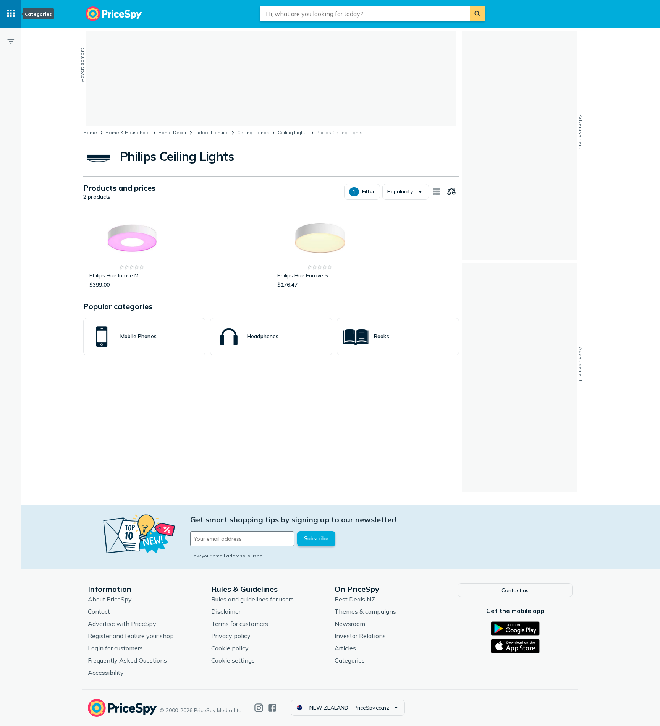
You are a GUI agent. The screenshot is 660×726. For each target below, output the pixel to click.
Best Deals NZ (355, 599)
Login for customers (115, 648)
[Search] (477, 13)
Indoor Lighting (212, 132)
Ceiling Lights (293, 132)
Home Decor (172, 132)
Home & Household (127, 132)
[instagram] (259, 708)
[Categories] (10, 14)
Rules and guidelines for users (252, 599)
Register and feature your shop (131, 636)
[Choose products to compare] (451, 192)
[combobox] (365, 13)
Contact (99, 611)
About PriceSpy (110, 599)
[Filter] (10, 41)
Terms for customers (239, 623)
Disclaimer (226, 611)
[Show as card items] (436, 191)
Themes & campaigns (365, 611)
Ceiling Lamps (253, 132)
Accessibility (106, 672)
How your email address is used (226, 556)
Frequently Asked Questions (127, 660)
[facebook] (272, 708)
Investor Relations (360, 636)
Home (90, 132)
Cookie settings (233, 660)
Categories (350, 660)
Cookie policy (230, 648)
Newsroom (350, 623)
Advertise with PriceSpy (122, 623)
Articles (345, 648)
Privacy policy (231, 636)
